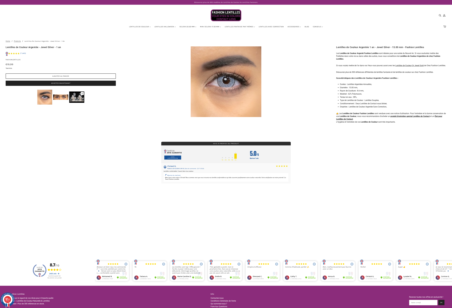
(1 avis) (23, 53)
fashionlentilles (13, 60)
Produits (17, 41)
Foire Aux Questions (219, 306)
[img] (440, 15)
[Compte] (444, 15)
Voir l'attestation (172, 157)
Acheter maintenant (60, 83)
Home (8, 41)
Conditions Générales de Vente (223, 301)
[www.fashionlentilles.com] (226, 15)
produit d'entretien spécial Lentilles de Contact (410, 116)
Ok (441, 303)
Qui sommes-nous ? (219, 304)
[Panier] (445, 26)
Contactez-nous (217, 298)
